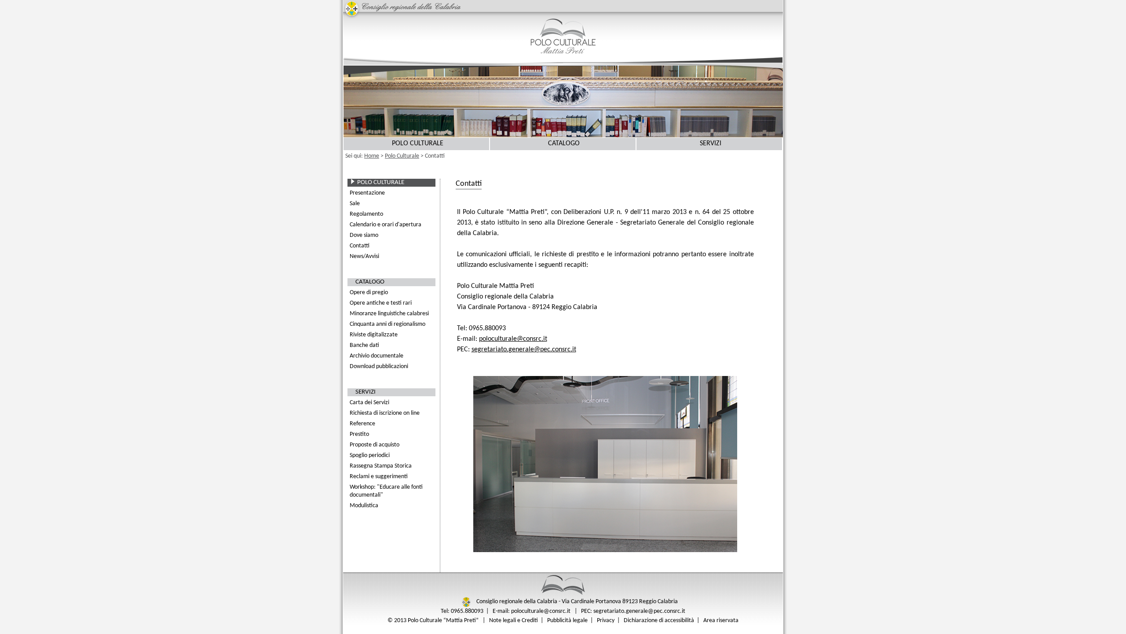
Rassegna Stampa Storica (381, 466)
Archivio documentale (376, 356)
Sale (355, 203)
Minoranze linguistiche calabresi (389, 313)
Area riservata (720, 620)
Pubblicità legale (567, 620)
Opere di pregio (369, 292)
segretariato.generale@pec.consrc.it (524, 349)
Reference (362, 423)
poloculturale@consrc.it (513, 339)
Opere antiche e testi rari (381, 303)
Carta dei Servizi (369, 402)
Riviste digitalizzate (374, 335)
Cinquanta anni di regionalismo (387, 324)
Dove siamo (364, 235)
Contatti (359, 246)
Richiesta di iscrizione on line (385, 413)
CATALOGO (564, 143)
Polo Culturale (402, 156)
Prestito (359, 434)
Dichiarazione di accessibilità (659, 620)
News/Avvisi (364, 256)
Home (371, 156)
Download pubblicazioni (379, 366)
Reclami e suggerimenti (379, 476)
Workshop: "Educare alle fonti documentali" (386, 491)
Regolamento (366, 214)
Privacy (605, 620)
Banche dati (364, 345)
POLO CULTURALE (417, 143)
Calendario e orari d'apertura (385, 224)
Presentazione (367, 193)
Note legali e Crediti (513, 620)
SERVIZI (710, 143)
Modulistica (364, 505)
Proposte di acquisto (374, 445)
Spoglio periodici (370, 455)
